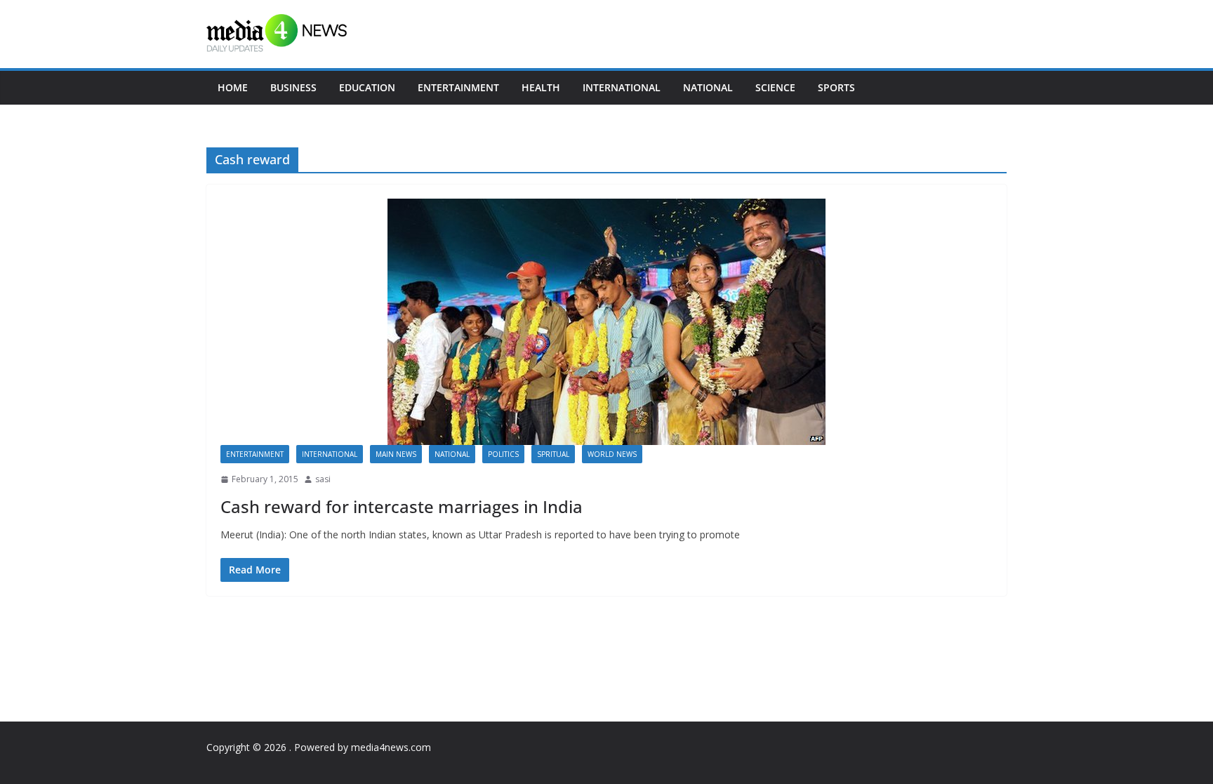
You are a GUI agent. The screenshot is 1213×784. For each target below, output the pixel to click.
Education (367, 87)
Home (233, 87)
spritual (553, 454)
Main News (396, 454)
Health (541, 87)
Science (775, 87)
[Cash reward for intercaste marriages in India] (606, 322)
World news (612, 454)
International (622, 87)
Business (293, 87)
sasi (323, 479)
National (708, 87)
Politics (503, 454)
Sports (836, 87)
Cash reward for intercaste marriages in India (401, 506)
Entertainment (458, 87)
